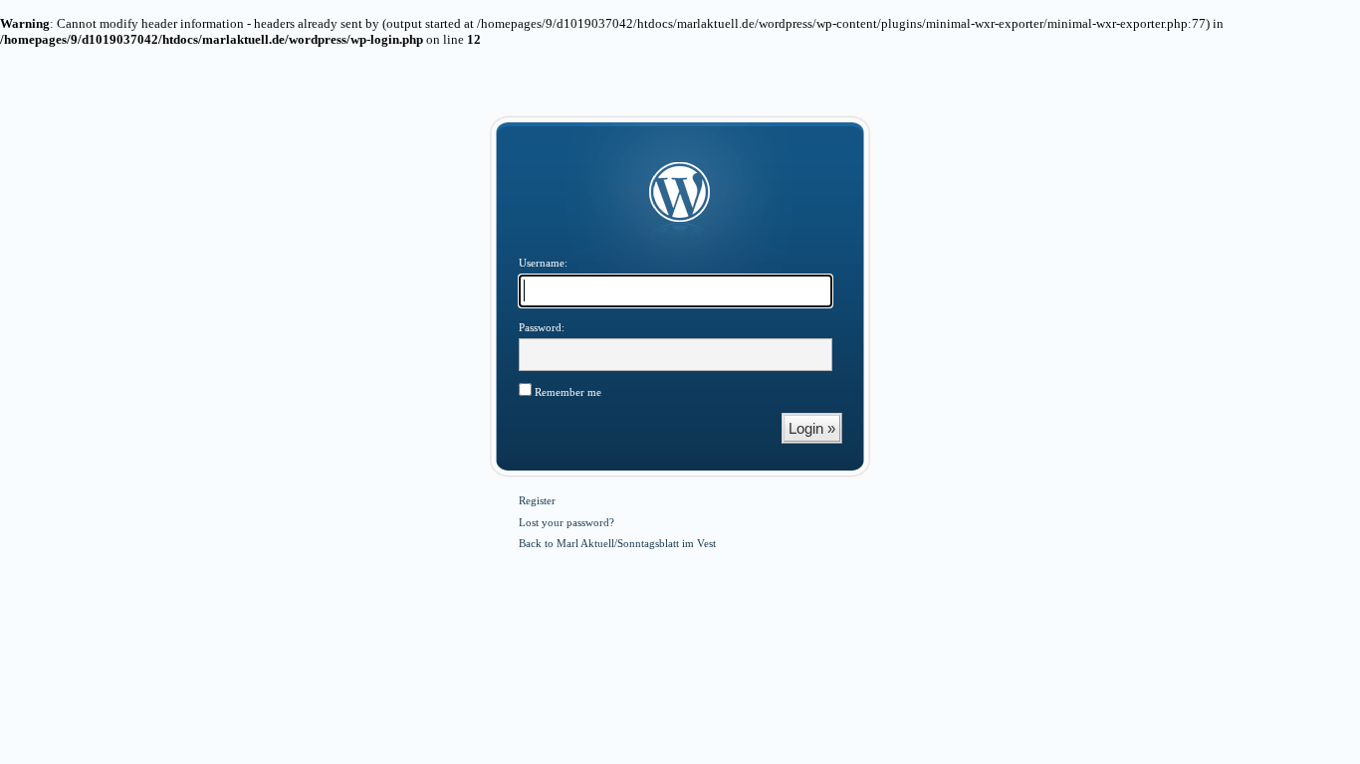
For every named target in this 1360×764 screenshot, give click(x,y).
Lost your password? (566, 522)
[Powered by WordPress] (680, 193)
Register (537, 500)
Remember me (566, 392)
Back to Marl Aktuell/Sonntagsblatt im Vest (617, 543)
